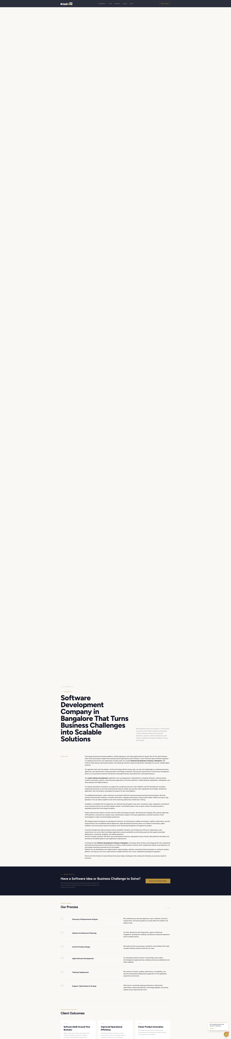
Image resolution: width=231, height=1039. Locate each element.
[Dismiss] (226, 1024)
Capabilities (102, 3)
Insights (125, 3)
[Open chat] (226, 1034)
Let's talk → (212, 1028)
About (131, 3)
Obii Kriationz (109, 845)
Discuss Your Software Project (158, 881)
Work (110, 3)
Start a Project (165, 3)
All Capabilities (67, 686)
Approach (117, 3)
